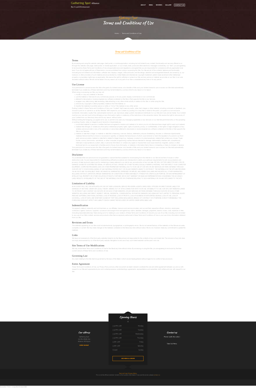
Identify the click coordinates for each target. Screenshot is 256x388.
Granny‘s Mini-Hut (71, 380)
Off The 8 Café (108, 380)
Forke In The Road (120, 380)
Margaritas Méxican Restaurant (117, 380)
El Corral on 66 (133, 380)
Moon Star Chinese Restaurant (141, 380)
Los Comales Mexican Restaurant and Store (52, 380)
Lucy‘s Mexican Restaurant (101, 380)
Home (117, 33)
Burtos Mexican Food (159, 380)
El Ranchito (207, 380)
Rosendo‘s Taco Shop (94, 380)
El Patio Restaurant (128, 380)
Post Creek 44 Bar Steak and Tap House (153, 380)
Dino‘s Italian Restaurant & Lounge (97, 380)
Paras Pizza (144, 380)
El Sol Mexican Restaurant (90, 380)
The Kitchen (161, 380)
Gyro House (203, 380)
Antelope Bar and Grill (168, 380)
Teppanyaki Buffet (138, 380)
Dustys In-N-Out (146, 380)
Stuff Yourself (56, 380)
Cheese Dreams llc (125, 380)
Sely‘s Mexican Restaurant (77, 380)
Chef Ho (148, 380)
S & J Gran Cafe (58, 380)
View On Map (84, 345)
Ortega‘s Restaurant (80, 380)
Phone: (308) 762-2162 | (172, 337)
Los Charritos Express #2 (190, 380)
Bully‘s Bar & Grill (131, 380)
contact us (157, 375)
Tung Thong (157, 380)
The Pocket (88, 380)
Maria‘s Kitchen (104, 380)
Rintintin (193, 380)
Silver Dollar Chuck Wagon (67, 380)
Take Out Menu (172, 343)
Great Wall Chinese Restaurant (198, 380)
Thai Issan (86, 380)
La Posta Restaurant (184, 380)
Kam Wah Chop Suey (110, 380)
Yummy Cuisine (163, 380)
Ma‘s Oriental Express (187, 380)
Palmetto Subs (195, 380)
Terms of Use (123, 373)
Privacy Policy (132, 373)
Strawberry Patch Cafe (48, 380)
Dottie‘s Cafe (182, 380)
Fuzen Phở (106, 380)
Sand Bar (208, 380)
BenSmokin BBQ (205, 380)
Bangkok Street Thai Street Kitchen (174, 380)
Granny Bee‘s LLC (165, 380)
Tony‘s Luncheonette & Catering (83, 380)
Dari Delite (149, 380)
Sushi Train (74, 380)
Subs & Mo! (170, 380)
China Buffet (73, 380)
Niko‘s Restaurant (135, 380)
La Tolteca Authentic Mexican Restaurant (178, 380)
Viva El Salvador (201, 380)
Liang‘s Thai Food (123, 380)
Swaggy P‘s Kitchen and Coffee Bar (63, 380)
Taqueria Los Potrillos (113, 380)
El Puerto (60, 380)
